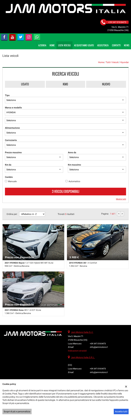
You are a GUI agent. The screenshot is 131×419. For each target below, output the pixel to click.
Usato (25, 84)
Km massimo (74, 164)
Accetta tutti (121, 411)
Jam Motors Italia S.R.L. (83, 357)
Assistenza (103, 45)
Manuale (12, 181)
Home (52, 45)
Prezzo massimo (13, 152)
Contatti (116, 45)
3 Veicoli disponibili (65, 191)
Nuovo (106, 84)
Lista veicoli (64, 45)
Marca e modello (13, 107)
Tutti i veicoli (112, 62)
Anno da (72, 152)
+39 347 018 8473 (98, 343)
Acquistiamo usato (84, 45)
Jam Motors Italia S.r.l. (82, 332)
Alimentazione (12, 128)
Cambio (9, 177)
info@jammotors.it (98, 347)
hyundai (124, 62)
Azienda (42, 45)
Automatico (74, 181)
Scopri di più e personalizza (17, 411)
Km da (8, 164)
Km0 (65, 84)
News (126, 45)
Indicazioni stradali (77, 350)
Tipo (7, 95)
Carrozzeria (11, 140)
